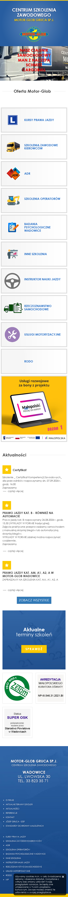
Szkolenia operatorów (18, 849)
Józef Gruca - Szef (15, 821)
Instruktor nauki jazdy (18, 862)
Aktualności (12, 808)
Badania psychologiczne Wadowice (25, 853)
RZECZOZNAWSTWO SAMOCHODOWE (24, 866)
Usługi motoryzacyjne (18, 871)
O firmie (10, 800)
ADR (8, 845)
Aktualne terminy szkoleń (19, 804)
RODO (9, 875)
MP (7, 879)
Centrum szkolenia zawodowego (34, 14)
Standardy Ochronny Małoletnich (25, 825)
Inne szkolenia (13, 858)
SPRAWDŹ (34, 649)
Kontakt (10, 817)
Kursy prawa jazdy (16, 836)
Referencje (11, 813)
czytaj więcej (15, 491)
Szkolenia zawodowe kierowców (24, 841)
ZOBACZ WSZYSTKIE (34, 600)
